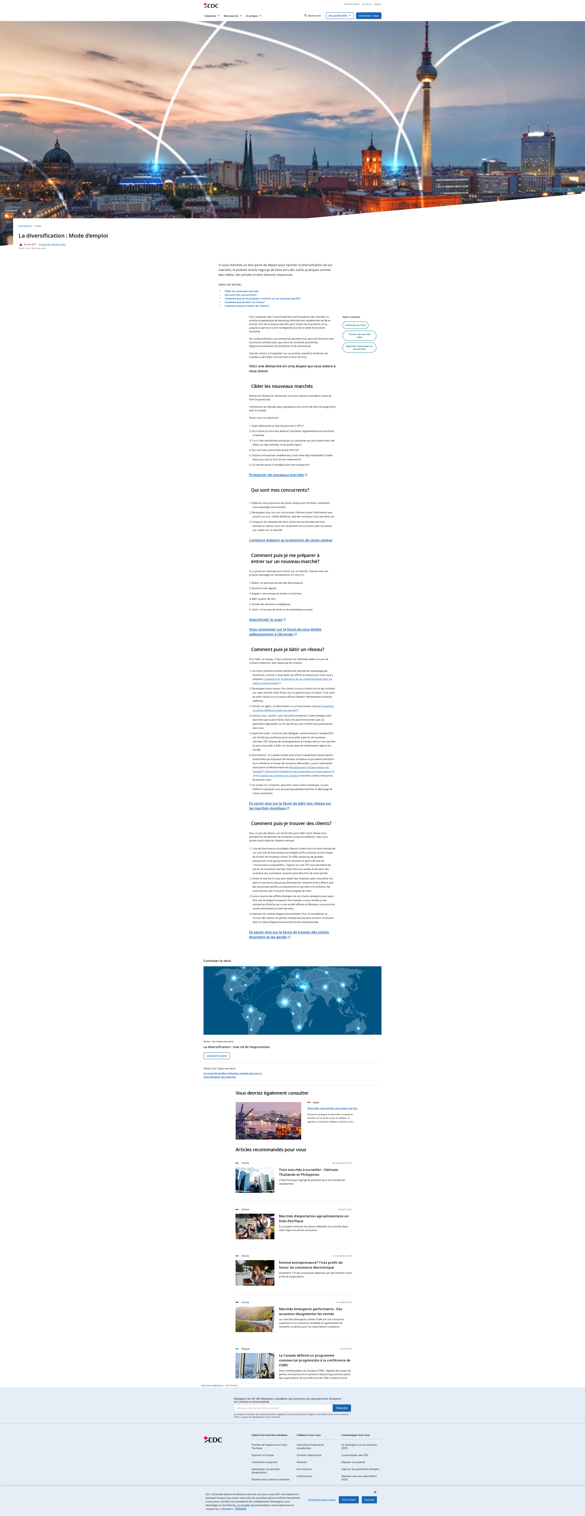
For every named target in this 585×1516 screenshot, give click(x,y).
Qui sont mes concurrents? (241, 295)
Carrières (366, 4)
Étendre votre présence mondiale (271, 1479)
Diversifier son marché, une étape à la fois (332, 1108)
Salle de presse (351, 4)
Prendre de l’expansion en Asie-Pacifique (270, 1446)
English (377, 4)
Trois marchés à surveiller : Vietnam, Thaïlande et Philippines (309, 1172)
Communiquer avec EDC (355, 1455)
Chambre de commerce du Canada (278, 775)
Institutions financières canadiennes (310, 1446)
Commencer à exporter (265, 1462)
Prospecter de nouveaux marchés (276, 474)
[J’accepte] (375, 1492)
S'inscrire (342, 1408)
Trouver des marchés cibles (359, 336)
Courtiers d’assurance (309, 1455)
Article (38, 226)
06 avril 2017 (28, 244)
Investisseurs (304, 1476)
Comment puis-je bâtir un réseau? (245, 302)
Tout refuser (348, 1499)
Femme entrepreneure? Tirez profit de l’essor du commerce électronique (311, 1265)
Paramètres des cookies (322, 1499)
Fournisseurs (304, 1469)
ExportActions (25, 226)
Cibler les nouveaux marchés (242, 291)
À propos (252, 16)
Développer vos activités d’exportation (266, 1470)
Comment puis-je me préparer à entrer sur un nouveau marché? (263, 298)
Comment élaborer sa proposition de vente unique (290, 540)
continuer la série (216, 1056)
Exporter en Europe (263, 1455)
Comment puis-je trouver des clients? (247, 305)
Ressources (231, 16)
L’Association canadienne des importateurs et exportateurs (298, 771)
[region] (292, 1501)
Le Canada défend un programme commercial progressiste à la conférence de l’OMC (315, 1360)
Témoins (240, 1509)
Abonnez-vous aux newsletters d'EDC (359, 1477)
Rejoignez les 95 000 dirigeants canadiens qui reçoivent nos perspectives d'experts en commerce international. (287, 1400)
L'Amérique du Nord (355, 325)
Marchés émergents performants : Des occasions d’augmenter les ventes (310, 1311)
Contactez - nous (369, 15)
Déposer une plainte (353, 1462)
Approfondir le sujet (265, 619)
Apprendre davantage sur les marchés (359, 347)
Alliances (302, 1462)
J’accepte (369, 1499)
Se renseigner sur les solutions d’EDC (359, 1446)
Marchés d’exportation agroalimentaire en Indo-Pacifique (314, 1218)
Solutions (210, 16)
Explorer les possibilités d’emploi (360, 1469)
